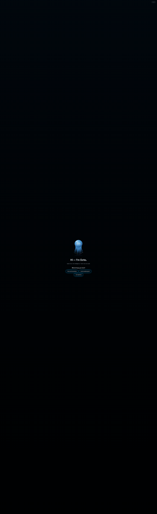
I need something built (85, 271)
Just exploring (78, 274)
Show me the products (72, 271)
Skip (153, 2)
